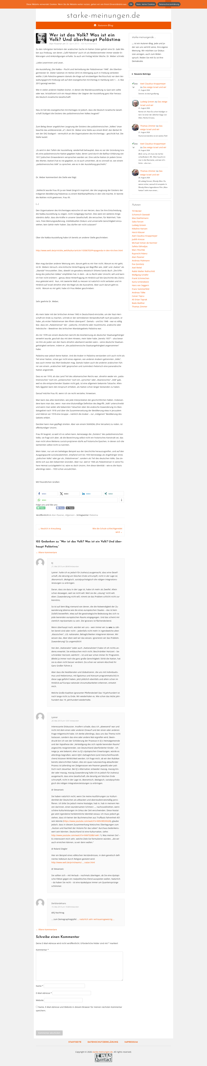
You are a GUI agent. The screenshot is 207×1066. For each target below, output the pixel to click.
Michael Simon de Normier (144, 242)
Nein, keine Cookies (145, 4)
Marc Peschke (138, 250)
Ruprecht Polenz (139, 253)
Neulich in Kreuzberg (49, 528)
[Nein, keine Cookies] (203, 4)
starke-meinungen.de (103, 16)
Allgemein (69, 515)
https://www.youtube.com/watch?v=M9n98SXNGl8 (87, 821)
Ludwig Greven (147, 101)
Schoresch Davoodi (141, 214)
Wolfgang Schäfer (140, 274)
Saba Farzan (137, 221)
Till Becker (137, 211)
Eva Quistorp (138, 264)
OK (131, 4)
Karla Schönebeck (140, 281)
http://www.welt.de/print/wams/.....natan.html (73, 862)
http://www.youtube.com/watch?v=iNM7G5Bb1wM (75, 835)
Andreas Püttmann (141, 260)
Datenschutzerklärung (103, 1042)
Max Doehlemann (140, 218)
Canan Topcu (138, 296)
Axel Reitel (137, 267)
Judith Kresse (138, 239)
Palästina (93, 515)
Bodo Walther (138, 303)
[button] (47, 493)
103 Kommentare (89, 43)
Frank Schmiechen (140, 278)
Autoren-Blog (105, 25)
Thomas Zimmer (148, 125)
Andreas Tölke (138, 292)
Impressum (131, 1042)
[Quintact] (103, 1057)
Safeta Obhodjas (140, 246)
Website (40, 1000)
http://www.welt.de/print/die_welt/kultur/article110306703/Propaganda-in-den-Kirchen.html (79, 250)
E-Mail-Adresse (44, 993)
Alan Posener (58, 515)
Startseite (74, 1042)
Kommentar (42, 949)
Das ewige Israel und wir (154, 87)
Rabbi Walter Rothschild (143, 271)
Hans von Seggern (140, 285)
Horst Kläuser (138, 232)
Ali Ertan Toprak (139, 299)
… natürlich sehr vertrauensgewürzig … (95, 919)
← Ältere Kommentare (46, 552)
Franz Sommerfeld (140, 289)
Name (39, 986)
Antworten (74, 566)
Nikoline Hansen (139, 228)
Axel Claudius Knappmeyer (153, 83)
